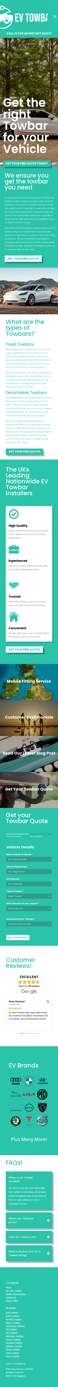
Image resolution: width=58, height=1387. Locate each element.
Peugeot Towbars (14, 1342)
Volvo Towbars (13, 1356)
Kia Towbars (11, 1329)
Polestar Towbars (14, 1346)
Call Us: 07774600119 (15, 1363)
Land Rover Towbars (15, 1326)
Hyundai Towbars (14, 1319)
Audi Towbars (12, 1312)
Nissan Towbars (13, 1339)
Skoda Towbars (13, 1349)
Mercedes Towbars (14, 1336)
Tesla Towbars (12, 1352)
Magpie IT (21, 1375)
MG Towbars (12, 1332)
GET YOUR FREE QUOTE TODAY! (27, 163)
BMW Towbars (12, 1316)
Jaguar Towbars (13, 1322)
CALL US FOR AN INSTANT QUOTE (29, 33)
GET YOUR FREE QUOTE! (23, 259)
